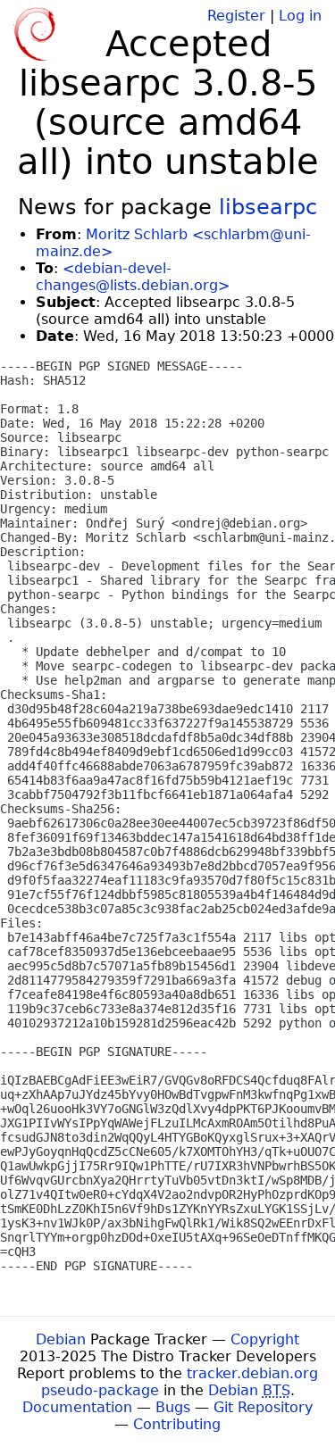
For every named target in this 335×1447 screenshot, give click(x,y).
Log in (300, 15)
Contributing (177, 1424)
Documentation (77, 1407)
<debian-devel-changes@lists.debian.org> (133, 277)
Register (236, 15)
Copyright (264, 1339)
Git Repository (263, 1407)
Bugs (172, 1407)
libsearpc (268, 207)
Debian (61, 1339)
